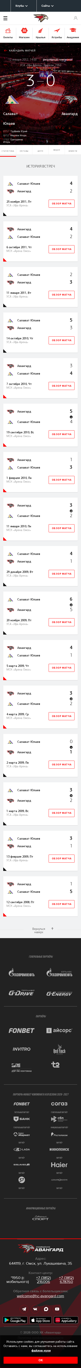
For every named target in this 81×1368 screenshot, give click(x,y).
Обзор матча (61, 203)
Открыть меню (11, 18)
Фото (40, 151)
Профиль (76, 18)
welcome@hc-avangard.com (40, 1296)
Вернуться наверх (38, 930)
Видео (56, 150)
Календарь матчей (22, 50)
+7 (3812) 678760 (66, 1280)
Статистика (8, 151)
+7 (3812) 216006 (43, 1280)
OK (40, 1360)
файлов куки (41, 1350)
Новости (73, 151)
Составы (24, 151)
